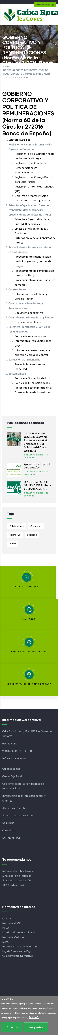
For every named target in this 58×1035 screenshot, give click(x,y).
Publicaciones (16, 526)
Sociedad (32, 535)
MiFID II (7, 918)
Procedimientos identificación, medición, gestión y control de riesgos (33, 261)
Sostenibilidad (11, 838)
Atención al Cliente (14, 808)
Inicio (6, 67)
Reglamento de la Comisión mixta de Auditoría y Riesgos (34, 156)
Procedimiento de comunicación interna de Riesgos (34, 273)
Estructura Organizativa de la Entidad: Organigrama (32, 221)
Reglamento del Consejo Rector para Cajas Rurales (33, 179)
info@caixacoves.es (14, 758)
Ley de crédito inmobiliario (18, 932)
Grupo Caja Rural (12, 776)
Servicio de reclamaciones (18, 815)
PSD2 (5, 928)
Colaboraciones (33, 455)
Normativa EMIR (11, 923)
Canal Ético (8, 830)
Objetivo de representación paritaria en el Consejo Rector (32, 198)
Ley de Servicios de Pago (17, 951)
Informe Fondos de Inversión (19, 946)
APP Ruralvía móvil (13, 885)
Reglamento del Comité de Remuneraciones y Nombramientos (31, 168)
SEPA (5, 942)
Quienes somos (11, 769)
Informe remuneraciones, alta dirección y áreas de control (32, 352)
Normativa (15, 535)
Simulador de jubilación (16, 880)
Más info (34, 1017)
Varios (12, 543)
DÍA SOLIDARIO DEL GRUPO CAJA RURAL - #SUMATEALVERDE (37, 485)
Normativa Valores (13, 937)
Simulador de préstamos (16, 876)
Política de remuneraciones (31, 336)
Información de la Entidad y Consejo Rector (31, 296)
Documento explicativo (29, 313)
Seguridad (35, 526)
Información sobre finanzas (18, 871)
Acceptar (12, 1027)
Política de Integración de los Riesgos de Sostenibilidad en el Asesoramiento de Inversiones (33, 388)
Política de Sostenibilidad (30, 378)
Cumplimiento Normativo (17, 956)
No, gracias (36, 1027)
